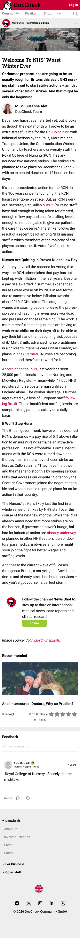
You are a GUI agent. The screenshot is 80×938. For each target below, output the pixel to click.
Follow (34, 623)
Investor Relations (17, 837)
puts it (48, 205)
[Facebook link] (17, 903)
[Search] (74, 14)
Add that (9, 565)
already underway (61, 533)
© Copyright (8, 714)
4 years (72, 764)
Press (8, 845)
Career (8, 853)
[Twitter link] (28, 903)
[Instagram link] (40, 903)
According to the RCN (19, 369)
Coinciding (60, 132)
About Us (10, 829)
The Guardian (27, 354)
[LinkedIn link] (51, 903)
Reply (8, 798)
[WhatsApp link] (63, 903)
